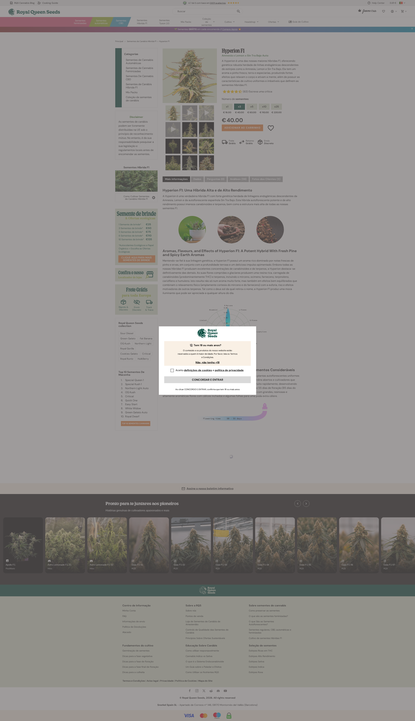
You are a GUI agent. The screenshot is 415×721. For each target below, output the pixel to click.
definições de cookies (198, 370)
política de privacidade (229, 370)
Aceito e (210, 370)
